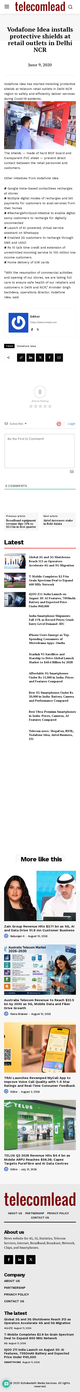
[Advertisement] (40, 789)
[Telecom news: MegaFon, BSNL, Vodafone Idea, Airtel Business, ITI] (15, 734)
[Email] (59, 357)
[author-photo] (6, 936)
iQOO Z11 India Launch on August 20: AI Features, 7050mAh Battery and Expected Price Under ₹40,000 (52, 600)
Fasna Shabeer (19, 1014)
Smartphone (12, 1362)
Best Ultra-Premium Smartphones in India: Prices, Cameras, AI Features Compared (52, 716)
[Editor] (18, 323)
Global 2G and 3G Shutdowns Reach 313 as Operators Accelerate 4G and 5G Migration (51, 561)
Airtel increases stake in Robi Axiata (58, 522)
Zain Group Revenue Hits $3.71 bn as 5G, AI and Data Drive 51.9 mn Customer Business (39, 928)
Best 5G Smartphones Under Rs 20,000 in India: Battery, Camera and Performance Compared (51, 696)
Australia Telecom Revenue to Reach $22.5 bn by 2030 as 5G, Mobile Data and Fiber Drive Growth (39, 1004)
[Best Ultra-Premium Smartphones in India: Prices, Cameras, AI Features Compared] (15, 715)
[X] (37, 328)
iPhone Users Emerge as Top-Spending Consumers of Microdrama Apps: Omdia (49, 639)
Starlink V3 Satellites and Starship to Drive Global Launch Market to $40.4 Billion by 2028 (51, 658)
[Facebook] (31, 328)
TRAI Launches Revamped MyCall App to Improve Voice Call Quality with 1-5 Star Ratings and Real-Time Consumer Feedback (39, 1082)
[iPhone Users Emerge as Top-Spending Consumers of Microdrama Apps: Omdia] (15, 639)
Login (71, 423)
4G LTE (8, 1328)
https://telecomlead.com (43, 322)
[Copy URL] (21, 357)
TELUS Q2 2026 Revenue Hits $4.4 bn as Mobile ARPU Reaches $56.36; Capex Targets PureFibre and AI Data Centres (37, 1159)
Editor (35, 316)
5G (5, 1343)
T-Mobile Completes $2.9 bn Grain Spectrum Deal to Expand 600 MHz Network (51, 580)
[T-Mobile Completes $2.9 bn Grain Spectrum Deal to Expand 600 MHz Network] (15, 580)
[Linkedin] (30, 357)
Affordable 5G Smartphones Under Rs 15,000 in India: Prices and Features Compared (51, 677)
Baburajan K (17, 936)
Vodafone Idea (26, 346)
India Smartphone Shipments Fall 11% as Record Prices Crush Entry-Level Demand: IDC (51, 620)
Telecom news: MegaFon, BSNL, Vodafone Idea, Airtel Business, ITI (51, 735)
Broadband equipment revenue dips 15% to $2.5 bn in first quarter (21, 524)
